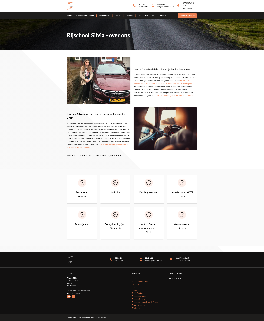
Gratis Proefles (137, 293)
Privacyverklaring (138, 305)
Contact (163, 15)
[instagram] (73, 296)
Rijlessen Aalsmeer (139, 296)
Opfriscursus (104, 15)
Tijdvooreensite (100, 317)
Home (69, 15)
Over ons (129, 15)
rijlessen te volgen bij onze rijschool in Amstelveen (173, 95)
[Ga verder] (132, 47)
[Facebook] (69, 296)
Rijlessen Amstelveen (85, 15)
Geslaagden (143, 15)
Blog (154, 15)
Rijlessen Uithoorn (139, 299)
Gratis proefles (187, 15)
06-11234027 (143, 7)
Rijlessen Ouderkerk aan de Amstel (145, 302)
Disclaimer (136, 308)
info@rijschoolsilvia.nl (165, 7)
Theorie (118, 15)
